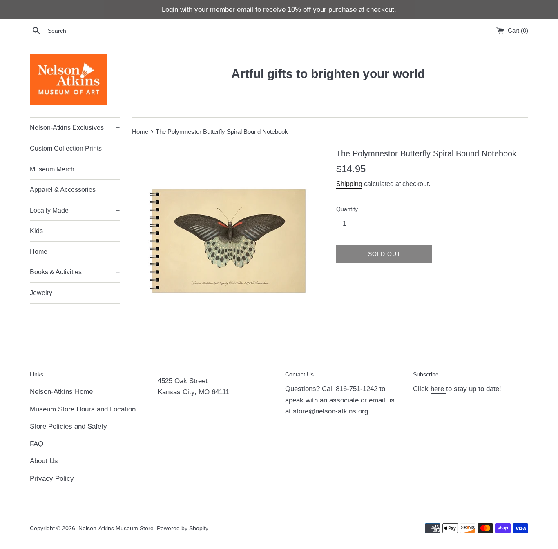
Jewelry (41, 292)
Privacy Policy (52, 478)
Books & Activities (75, 272)
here (438, 389)
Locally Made (75, 210)
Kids (36, 230)
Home (38, 251)
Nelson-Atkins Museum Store (116, 528)
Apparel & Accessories (63, 189)
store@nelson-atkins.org (330, 411)
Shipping (349, 183)
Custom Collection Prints (66, 148)
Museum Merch (52, 169)
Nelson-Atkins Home (61, 392)
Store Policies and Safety (68, 426)
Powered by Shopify (182, 528)
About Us (44, 461)
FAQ (36, 444)
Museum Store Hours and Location (83, 409)
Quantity (347, 209)
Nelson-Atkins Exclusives (75, 127)
